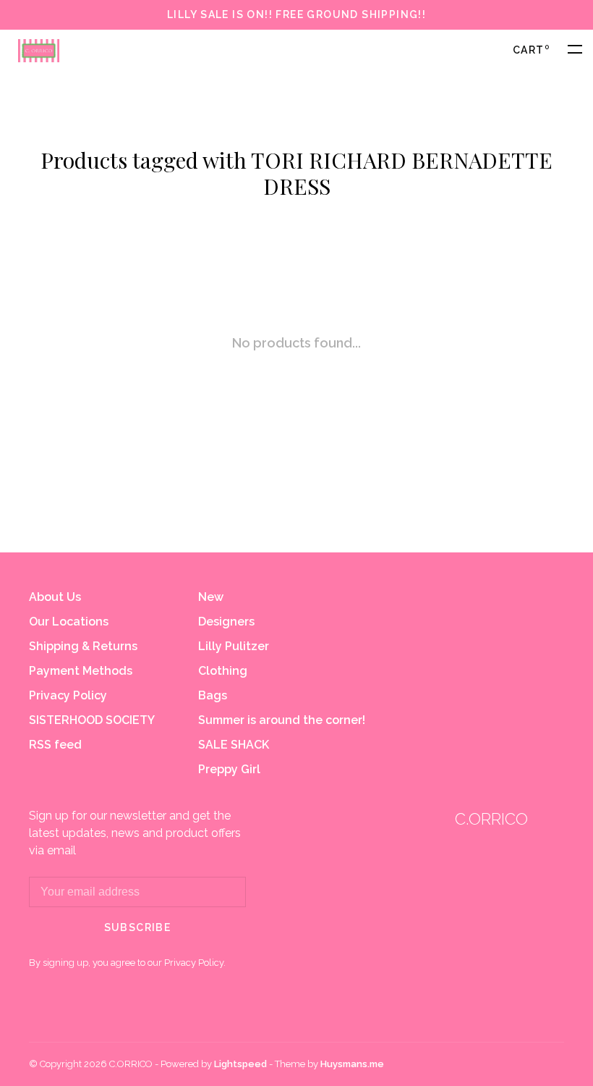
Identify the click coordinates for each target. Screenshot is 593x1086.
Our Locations (68, 621)
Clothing (222, 671)
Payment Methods (80, 671)
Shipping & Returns (83, 646)
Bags (212, 695)
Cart (531, 50)
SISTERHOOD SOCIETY (92, 720)
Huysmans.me (352, 1063)
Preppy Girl (229, 769)
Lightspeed (240, 1063)
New (210, 597)
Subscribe (137, 927)
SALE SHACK (233, 745)
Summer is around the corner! (281, 720)
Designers (226, 621)
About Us (55, 597)
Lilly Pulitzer (233, 646)
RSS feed (55, 745)
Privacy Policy (68, 695)
